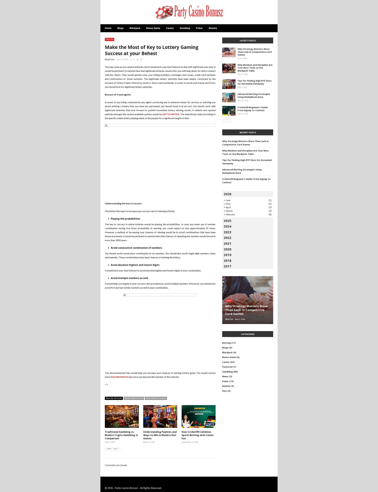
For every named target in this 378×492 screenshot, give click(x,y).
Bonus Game (153, 28)
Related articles (114, 398)
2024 (227, 226)
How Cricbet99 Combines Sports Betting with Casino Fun (198, 435)
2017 (227, 266)
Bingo (120, 28)
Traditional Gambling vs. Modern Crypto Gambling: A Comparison (121, 435)
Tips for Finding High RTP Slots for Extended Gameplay (255, 82)
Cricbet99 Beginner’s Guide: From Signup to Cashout (253, 109)
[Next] (229, 120)
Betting (226, 342)
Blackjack (135, 28)
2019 (227, 255)
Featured (227, 366)
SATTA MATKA (171, 114)
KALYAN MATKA (120, 376)
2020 (227, 249)
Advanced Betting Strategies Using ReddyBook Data (254, 95)
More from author (134, 398)
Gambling (185, 28)
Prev (109, 449)
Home (108, 28)
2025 (227, 220)
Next (116, 449)
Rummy (213, 28)
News (225, 376)
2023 (227, 232)
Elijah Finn (109, 59)
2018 (227, 260)
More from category (156, 398)
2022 (227, 237)
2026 (227, 194)
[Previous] (224, 120)
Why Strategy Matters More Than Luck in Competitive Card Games (255, 51)
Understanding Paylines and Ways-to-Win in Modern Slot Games (160, 435)
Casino (170, 28)
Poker (199, 28)
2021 (227, 243)
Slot (224, 390)
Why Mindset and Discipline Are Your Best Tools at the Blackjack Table (255, 67)
